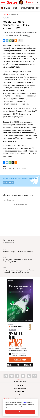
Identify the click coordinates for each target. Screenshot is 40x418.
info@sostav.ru (20, 379)
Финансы (8, 240)
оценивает (7, 130)
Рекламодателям (20, 389)
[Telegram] (7, 40)
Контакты (20, 385)
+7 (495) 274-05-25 (20, 381)
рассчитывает (16, 151)
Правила (10, 200)
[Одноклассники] (16, 40)
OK (20, 412)
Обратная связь (20, 392)
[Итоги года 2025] (22, 2)
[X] (13, 40)
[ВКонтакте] (4, 40)
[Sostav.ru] (12, 2)
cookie (24, 402)
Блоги (15, 8)
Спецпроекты (27, 8)
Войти (5, 200)
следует (6, 62)
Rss (20, 395)
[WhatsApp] (10, 40)
